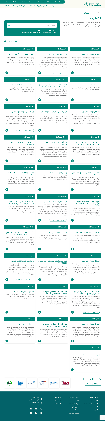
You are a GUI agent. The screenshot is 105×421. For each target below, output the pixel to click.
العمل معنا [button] (17, 6)
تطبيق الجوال (22, 1)
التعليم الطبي (75, 407)
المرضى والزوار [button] (41, 6)
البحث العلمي (75, 410)
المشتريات (58, 400)
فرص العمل (57, 397)
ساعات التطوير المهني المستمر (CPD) (31, 32)
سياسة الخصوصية (74, 413)
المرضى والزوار (94, 400)
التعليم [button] (33, 6)
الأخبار (42, 1)
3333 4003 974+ (7, 6)
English (5, 1)
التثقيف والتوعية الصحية (91, 403)
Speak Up (58, 403)
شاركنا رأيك (15, 1)
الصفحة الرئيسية (96, 13)
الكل (55, 32)
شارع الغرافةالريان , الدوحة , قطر (34, 399)
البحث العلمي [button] (26, 6)
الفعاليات (37, 1)
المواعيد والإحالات (57, 1)
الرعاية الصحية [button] (51, 6)
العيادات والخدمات (74, 397)
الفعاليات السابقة (12, 41)
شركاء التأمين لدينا (94, 383)
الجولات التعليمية (47, 32)
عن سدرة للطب (49, 1)
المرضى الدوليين (30, 1)
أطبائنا (77, 400)
